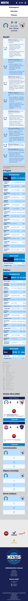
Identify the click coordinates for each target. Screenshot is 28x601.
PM (17, 259)
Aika (23, 178)
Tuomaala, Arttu (6, 246)
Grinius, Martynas (6, 288)
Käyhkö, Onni (7, 306)
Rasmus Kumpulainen (14, 55)
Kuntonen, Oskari (6, 303)
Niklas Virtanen (15, 111)
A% (21, 178)
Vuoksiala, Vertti (6, 339)
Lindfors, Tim (7, 318)
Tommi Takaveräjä (13, 65)
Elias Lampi (21, 71)
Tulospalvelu (14, 571)
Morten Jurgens (15, 88)
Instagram (14, 584)
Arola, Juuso (7, 281)
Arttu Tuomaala (19, 145)
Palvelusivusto (14, 574)
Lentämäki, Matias (7, 315)
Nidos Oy (18, 599)
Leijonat (14, 570)
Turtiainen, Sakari (7, 249)
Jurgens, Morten (6, 201)
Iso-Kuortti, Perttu (7, 197)
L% (18, 178)
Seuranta (14, 11)
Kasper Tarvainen (13, 104)
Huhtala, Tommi (6, 190)
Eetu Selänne (14, 72)
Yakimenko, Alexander (7, 342)
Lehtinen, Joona (6, 311)
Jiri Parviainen (18, 74)
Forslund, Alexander (6, 284)
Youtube (15, 585)
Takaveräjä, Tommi (7, 242)
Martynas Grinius (15, 77)
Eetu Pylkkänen (14, 85)
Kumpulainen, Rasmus (7, 299)
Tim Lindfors (20, 119)
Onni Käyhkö (14, 51)
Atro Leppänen (20, 87)
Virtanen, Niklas (6, 335)
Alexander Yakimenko (14, 81)
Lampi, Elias (7, 308)
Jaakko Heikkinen (15, 128)
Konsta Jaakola (12, 78)
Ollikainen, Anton (6, 227)
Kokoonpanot (14, 7)
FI (19, 3)
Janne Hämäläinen (14, 154)
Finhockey (14, 573)
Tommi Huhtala (14, 149)
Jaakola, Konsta (6, 292)
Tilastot (14, 15)
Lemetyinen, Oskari (7, 212)
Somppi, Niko (7, 328)
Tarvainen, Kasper (6, 331)
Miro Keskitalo (14, 40)
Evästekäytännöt (14, 597)
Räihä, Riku (7, 356)
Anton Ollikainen (15, 135)
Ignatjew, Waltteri (8, 263)
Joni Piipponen (19, 129)
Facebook (14, 581)
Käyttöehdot (14, 594)
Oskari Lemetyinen (14, 46)
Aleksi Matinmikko (15, 59)
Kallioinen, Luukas (6, 295)
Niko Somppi (18, 138)
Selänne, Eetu (6, 325)
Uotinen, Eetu (7, 358)
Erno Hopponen (15, 64)
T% (20, 259)
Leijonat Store (14, 575)
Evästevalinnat (14, 598)
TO (15, 259)
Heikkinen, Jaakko (6, 182)
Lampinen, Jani (7, 265)
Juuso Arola (14, 71)
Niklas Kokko (17, 439)
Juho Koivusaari (20, 94)
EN (22, 3)
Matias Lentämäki (15, 80)
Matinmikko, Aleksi (7, 220)
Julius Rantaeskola (14, 49)
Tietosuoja (14, 595)
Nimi (5, 178)
